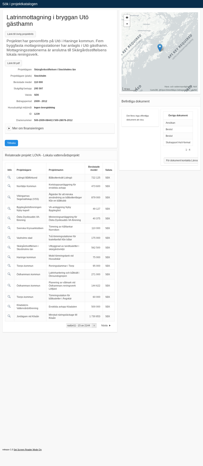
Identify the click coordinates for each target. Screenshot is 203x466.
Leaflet (194, 90)
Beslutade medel (22, 82)
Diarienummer (24, 120)
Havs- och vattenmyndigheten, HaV (181, 86)
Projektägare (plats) (21, 75)
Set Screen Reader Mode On (28, 449)
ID (30, 114)
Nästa (104, 325)
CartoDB (154, 90)
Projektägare (25, 69)
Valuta (28, 95)
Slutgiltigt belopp (23, 88)
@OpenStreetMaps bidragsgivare (174, 90)
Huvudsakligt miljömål (20, 107)
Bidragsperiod (24, 101)
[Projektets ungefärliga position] (159, 48)
